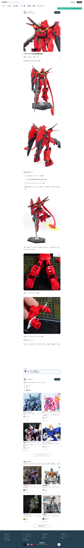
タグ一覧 (24, 537)
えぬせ (46, 489)
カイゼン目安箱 (7, 539)
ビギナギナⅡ (31, 344)
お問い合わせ (6, 537)
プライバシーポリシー (65, 536)
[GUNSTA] (4, 2)
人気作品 (29, 5)
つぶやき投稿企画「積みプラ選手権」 (64, 8)
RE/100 (25, 344)
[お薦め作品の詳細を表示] (59, 57)
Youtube (43, 536)
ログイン (73, 2)
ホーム (3, 5)
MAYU (27, 489)
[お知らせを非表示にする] (80, 8)
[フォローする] (57, 12)
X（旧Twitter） (45, 534)
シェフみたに (30, 11)
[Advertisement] (42, 355)
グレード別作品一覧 (27, 536)
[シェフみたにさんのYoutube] (27, 390)
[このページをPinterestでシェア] (31, 544)
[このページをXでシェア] (25, 544)
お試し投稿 (15, 5)
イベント (22, 5)
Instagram (44, 537)
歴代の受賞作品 (26, 539)
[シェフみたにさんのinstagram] (29, 390)
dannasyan (47, 518)
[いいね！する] (58, 544)
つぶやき (9, 5)
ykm (26, 518)
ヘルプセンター (41, 5)
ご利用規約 (63, 534)
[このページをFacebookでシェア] (28, 544)
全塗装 (48, 344)
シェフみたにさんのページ (42, 454)
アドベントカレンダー (27, 534)
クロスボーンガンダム (40, 344)
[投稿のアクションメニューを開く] (41, 419)
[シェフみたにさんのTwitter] (25, 390)
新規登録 (79, 2)
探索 (34, 5)
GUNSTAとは (6, 534)
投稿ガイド (63, 537)
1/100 (59, 344)
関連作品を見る (42, 526)
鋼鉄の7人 (53, 344)
